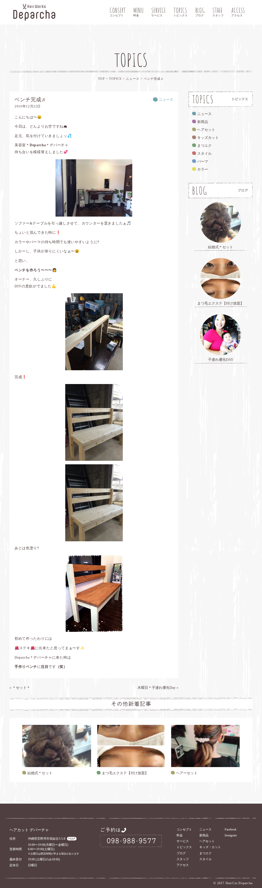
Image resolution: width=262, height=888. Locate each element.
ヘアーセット (187, 773)
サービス (183, 841)
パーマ (202, 161)
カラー (202, 169)
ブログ (181, 853)
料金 (180, 835)
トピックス (184, 847)
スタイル (204, 153)
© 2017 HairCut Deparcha (233, 883)
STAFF (218, 11)
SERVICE (158, 11)
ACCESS (238, 11)
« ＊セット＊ (19, 688)
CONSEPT (118, 11)
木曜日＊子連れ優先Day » (157, 688)
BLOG (200, 11)
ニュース (133, 79)
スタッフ (183, 859)
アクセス (183, 865)
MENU (138, 11)
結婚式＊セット (39, 773)
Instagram (231, 835)
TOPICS (180, 11)
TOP (101, 79)
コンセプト (184, 829)
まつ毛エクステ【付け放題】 (125, 773)
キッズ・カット (210, 847)
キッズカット (208, 138)
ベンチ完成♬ (154, 79)
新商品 (202, 122)
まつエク (204, 146)
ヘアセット (206, 130)
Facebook (230, 829)
